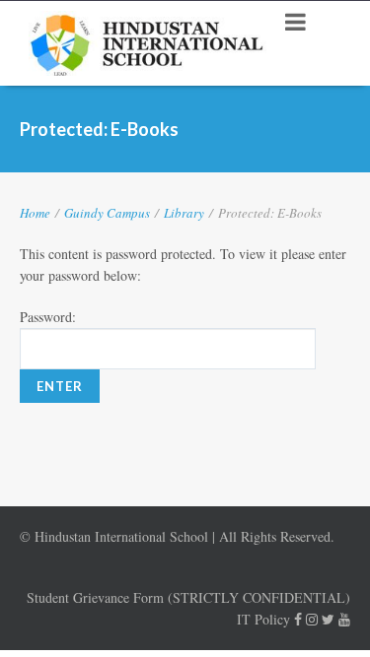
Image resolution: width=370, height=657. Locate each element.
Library (184, 213)
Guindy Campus (107, 213)
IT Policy (263, 619)
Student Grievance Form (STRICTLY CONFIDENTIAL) (188, 597)
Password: (48, 316)
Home (35, 213)
